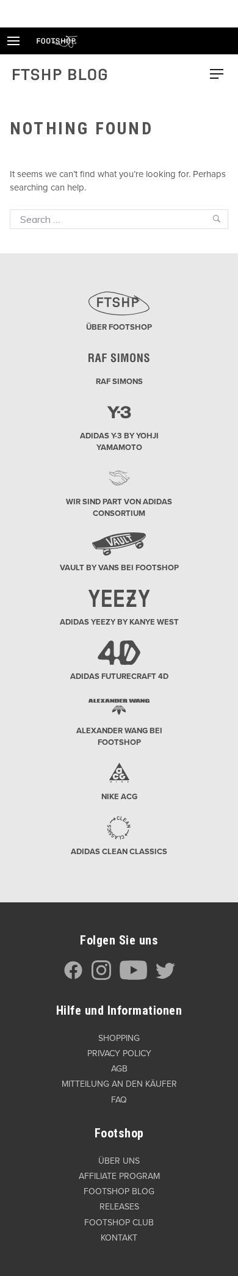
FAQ (119, 1100)
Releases (119, 1207)
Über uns (119, 1161)
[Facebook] (73, 977)
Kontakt (119, 1238)
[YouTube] (133, 977)
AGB (119, 1069)
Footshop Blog (119, 1191)
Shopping (119, 1038)
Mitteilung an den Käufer (119, 1084)
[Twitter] (165, 977)
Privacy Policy (119, 1053)
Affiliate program (119, 1176)
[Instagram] (101, 977)
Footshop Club (119, 1222)
